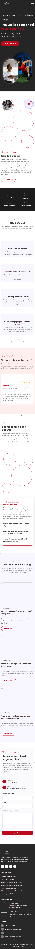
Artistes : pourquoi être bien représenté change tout (16, 612)
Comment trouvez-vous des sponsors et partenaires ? (16, 525)
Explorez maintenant (10, 43)
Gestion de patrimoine (17, 249)
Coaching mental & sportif (18, 297)
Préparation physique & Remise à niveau (18, 323)
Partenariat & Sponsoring (8, 888)
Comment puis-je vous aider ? (11, 810)
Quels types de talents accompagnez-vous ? (11, 503)
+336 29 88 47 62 (12, 782)
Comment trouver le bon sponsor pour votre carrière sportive (15, 717)
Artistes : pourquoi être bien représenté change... (18, 906)
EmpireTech (20, 946)
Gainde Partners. (17, 944)
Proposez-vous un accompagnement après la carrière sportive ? (15, 532)
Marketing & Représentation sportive (12, 885)
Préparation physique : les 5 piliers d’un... (20, 915)
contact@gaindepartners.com (16, 788)
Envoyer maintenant (17, 833)
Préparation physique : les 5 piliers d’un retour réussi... (16, 665)
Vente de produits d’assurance (17, 272)
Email (4, 802)
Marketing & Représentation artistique (12, 882)
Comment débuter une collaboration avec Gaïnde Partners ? (15, 540)
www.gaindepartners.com (12, 933)
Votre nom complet (8, 793)
